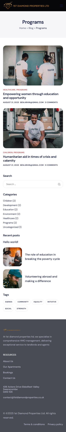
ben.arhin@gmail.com (32, 102)
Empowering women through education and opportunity (30, 96)
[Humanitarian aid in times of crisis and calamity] (33, 128)
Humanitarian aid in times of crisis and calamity (29, 159)
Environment (10, 214)
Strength (21, 309)
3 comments (51, 102)
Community (22, 302)
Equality (38, 302)
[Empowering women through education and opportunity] (33, 65)
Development (10, 205)
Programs (21, 90)
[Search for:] (33, 184)
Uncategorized (10, 227)
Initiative (51, 302)
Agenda (8, 302)
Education (8, 209)
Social (8, 309)
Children (8, 152)
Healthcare (9, 90)
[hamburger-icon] (61, 5)
